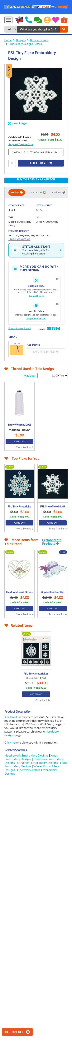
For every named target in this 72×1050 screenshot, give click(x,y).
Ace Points (11, 717)
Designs (21, 40)
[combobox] (38, 29)
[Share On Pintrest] (58, 329)
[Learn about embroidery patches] (57, 304)
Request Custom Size (20, 144)
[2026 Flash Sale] (36, 7)
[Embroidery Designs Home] (19, 20)
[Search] (64, 29)
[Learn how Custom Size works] (57, 279)
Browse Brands (39, 40)
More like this (24, 447)
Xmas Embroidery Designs (31, 757)
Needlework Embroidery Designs (26, 755)
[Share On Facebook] (53, 329)
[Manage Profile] (47, 20)
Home (8, 40)
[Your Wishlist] (55, 20)
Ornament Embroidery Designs (38, 762)
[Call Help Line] (28, 20)
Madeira (29, 375)
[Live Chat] (38, 20)
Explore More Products (51, 541)
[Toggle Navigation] (8, 20)
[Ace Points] (16, 349)
